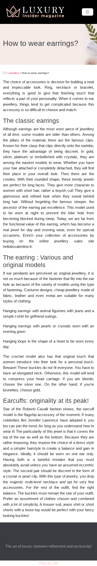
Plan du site (48, 563)
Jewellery (13, 72)
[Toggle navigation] (87, 12)
